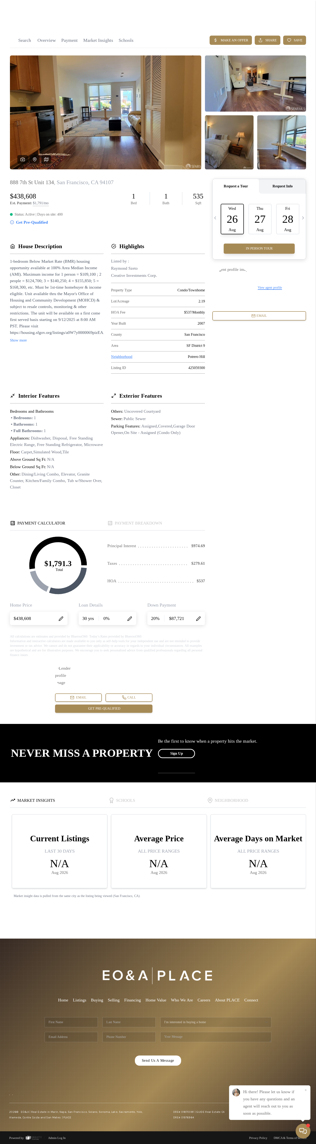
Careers (204, 1000)
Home (63, 1000)
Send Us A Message (158, 1060)
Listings (79, 1000)
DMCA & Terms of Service (290, 1138)
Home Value (156, 1000)
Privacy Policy (258, 1138)
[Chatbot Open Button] (303, 1131)
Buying (97, 1000)
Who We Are (182, 1000)
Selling (114, 1000)
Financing (132, 1000)
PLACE (67, 1117)
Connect (251, 1000)
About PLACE (227, 1000)
